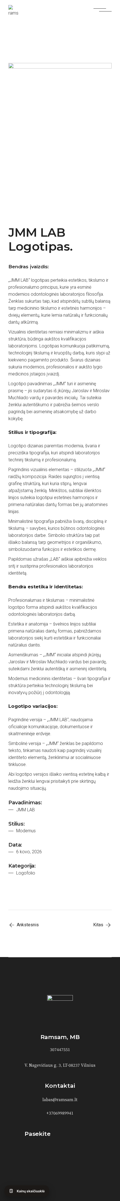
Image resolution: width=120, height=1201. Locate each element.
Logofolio (25, 873)
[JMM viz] (60, 137)
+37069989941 (59, 1113)
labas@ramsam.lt (59, 1099)
